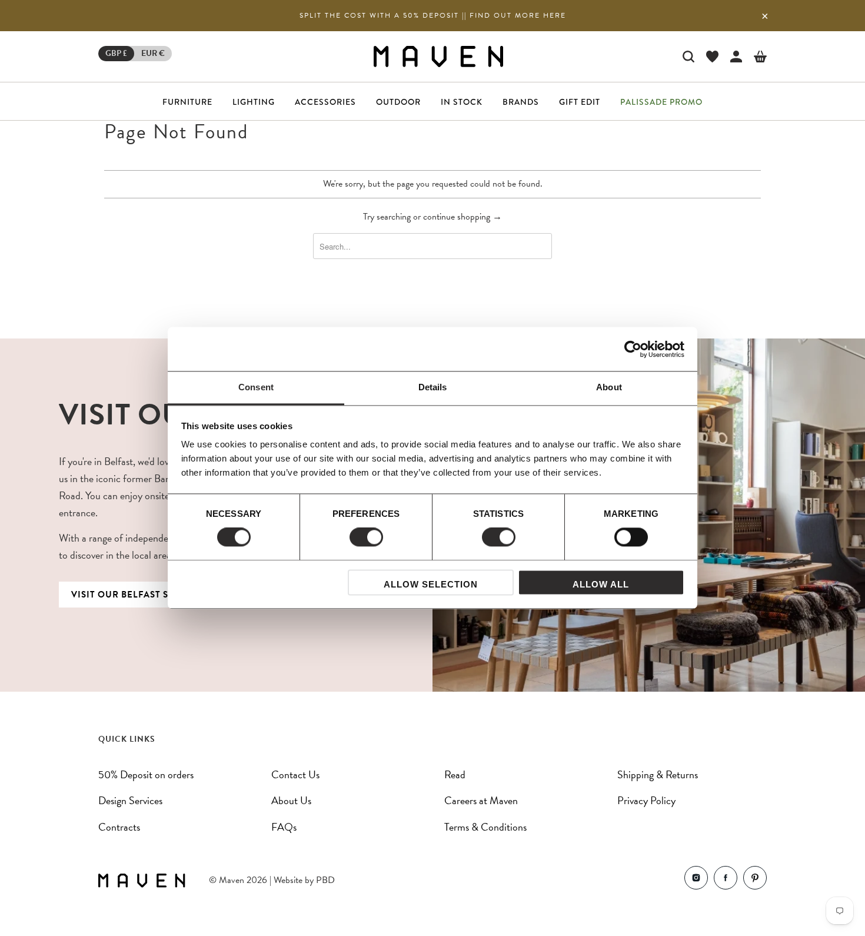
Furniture (187, 102)
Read (454, 774)
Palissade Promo (661, 102)
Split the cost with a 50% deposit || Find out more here (433, 15)
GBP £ (116, 53)
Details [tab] (432, 387)
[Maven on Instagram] (696, 880)
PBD (325, 880)
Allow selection (431, 584)
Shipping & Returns (657, 774)
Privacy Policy (646, 800)
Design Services (130, 800)
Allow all (601, 584)
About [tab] (609, 387)
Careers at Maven (481, 800)
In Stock (462, 102)
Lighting (253, 102)
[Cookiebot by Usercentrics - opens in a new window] (632, 349)
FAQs (284, 827)
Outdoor (398, 102)
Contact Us (295, 774)
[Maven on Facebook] (725, 880)
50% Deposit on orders (146, 774)
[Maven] (438, 56)
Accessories (325, 102)
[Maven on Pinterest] (755, 880)
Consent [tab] (256, 387)
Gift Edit (579, 102)
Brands (521, 102)
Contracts (119, 827)
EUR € (153, 53)
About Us (291, 800)
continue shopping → (462, 217)
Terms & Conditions (485, 827)
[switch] (366, 537)
